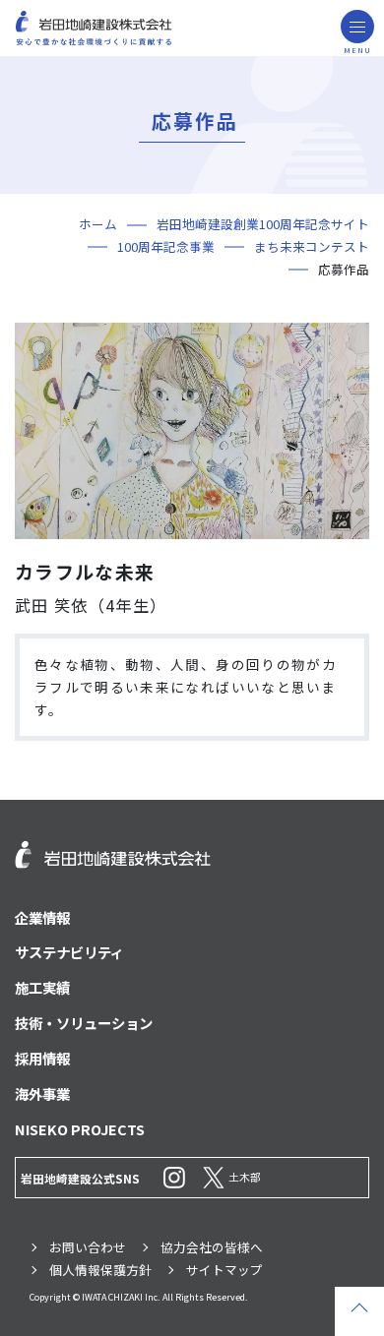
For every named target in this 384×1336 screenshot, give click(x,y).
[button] (357, 26)
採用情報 (42, 1058)
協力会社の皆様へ (211, 1247)
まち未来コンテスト (311, 246)
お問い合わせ (87, 1247)
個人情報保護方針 (100, 1269)
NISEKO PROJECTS (80, 1129)
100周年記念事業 (166, 246)
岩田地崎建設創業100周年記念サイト (263, 223)
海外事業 (42, 1093)
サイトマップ (224, 1269)
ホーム (98, 223)
